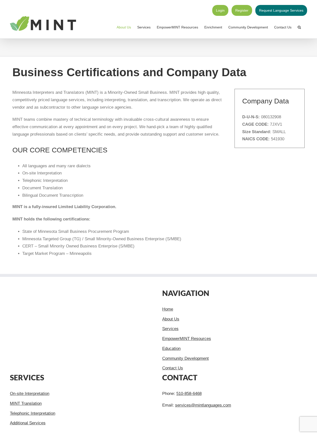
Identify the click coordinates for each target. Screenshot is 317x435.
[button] (299, 27)
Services (170, 328)
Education (171, 348)
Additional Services (28, 423)
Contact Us (172, 368)
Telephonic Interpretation (32, 413)
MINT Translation (26, 403)
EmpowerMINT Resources (186, 338)
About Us (170, 319)
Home (167, 309)
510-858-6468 (189, 393)
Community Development (185, 358)
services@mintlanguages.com (203, 405)
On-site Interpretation (29, 393)
